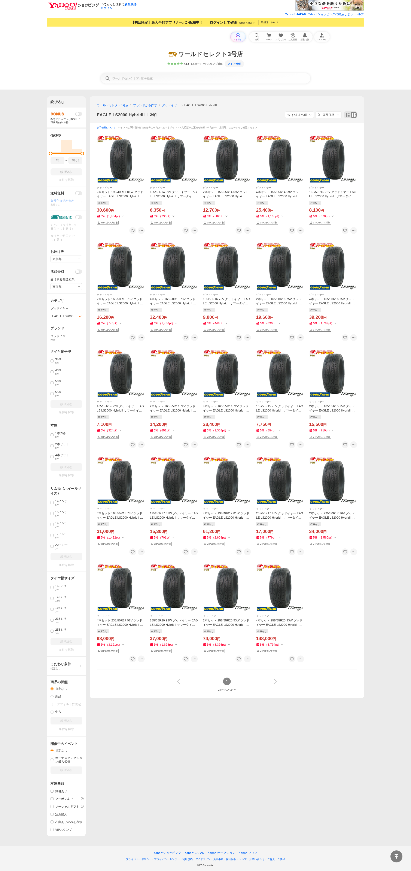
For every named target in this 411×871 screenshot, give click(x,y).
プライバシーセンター (167, 859)
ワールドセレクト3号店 (112, 105)
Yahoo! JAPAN (295, 14)
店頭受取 (57, 271)
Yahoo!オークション (221, 853)
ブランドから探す (145, 105)
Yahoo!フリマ (248, 853)
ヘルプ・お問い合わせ (252, 859)
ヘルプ (359, 14)
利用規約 (187, 859)
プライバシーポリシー (139, 859)
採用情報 (231, 859)
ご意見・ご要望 (276, 859)
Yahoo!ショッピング (167, 853)
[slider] (50, 153)
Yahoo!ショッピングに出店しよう (330, 14)
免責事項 (218, 859)
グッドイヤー (171, 105)
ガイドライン (203, 859)
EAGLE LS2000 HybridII (121, 114)
